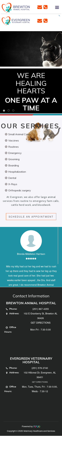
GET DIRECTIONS (40, 336)
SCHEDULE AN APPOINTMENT (31, 216)
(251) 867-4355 (40, 322)
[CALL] (45, 6)
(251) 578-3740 (40, 381)
